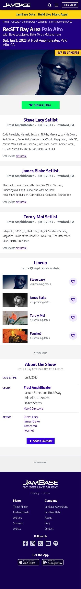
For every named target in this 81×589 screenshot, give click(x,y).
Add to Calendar (42, 441)
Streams (18, 523)
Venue (6, 388)
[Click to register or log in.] (73, 282)
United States (28, 21)
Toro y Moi (30, 426)
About (48, 517)
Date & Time (10, 378)
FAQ (47, 523)
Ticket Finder (20, 506)
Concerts (15, 21)
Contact (49, 528)
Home (6, 21)
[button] (50, 5)
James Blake (32, 421)
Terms (46, 493)
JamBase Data (53, 512)
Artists (7, 417)
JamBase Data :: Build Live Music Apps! (42, 14)
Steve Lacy (31, 417)
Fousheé (29, 430)
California (42, 21)
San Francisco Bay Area (60, 21)
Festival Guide (21, 512)
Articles (17, 517)
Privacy (35, 493)
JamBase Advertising (56, 506)
